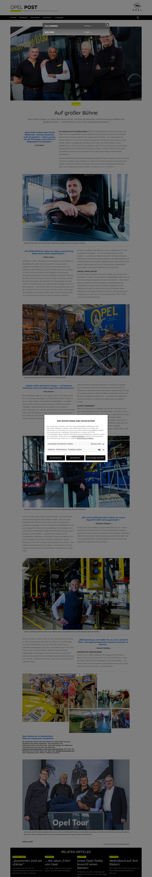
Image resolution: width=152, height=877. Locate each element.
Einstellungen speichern (95, 458)
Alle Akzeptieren (56, 458)
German (88, 26)
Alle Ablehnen (75, 458)
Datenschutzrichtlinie (85, 438)
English (88, 32)
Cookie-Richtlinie (78, 436)
